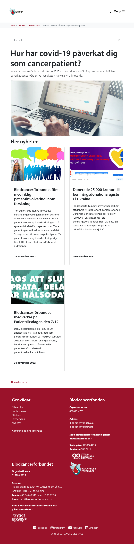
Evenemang (18, 418)
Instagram (59, 527)
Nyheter (16, 422)
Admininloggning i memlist (27, 430)
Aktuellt (22, 25)
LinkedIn (93, 527)
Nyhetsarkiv (34, 25)
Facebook (42, 527)
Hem (13, 25)
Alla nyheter (17, 382)
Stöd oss (16, 415)
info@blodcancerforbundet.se (35, 499)
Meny (117, 11)
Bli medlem (18, 407)
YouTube (77, 527)
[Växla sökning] (109, 11)
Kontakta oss (19, 411)
